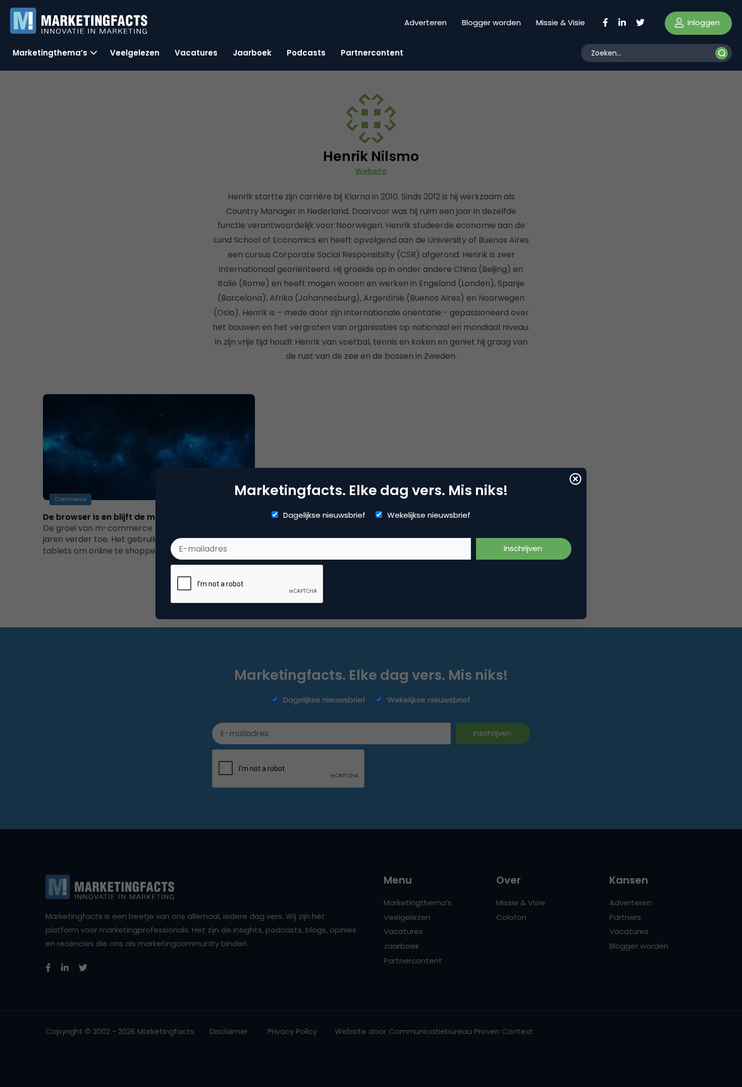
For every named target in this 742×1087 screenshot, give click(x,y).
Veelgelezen (135, 52)
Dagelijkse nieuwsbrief (324, 515)
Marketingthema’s (50, 52)
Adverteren (425, 22)
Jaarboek (252, 52)
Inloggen (702, 22)
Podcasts (306, 52)
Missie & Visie (560, 22)
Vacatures (196, 52)
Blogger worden (491, 22)
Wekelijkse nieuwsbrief (428, 515)
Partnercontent (372, 52)
